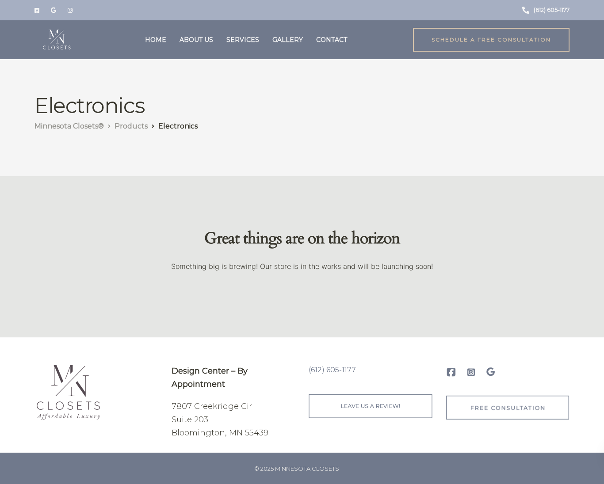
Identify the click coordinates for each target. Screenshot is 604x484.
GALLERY (287, 40)
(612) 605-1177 (332, 370)
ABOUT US (196, 40)
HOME (155, 40)
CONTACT (331, 40)
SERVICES (242, 40)
